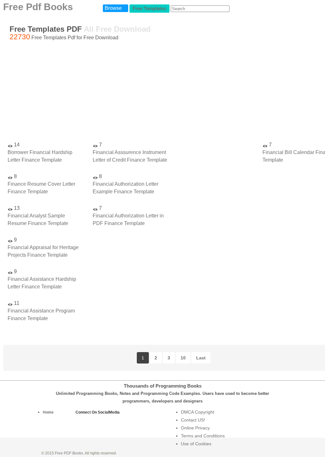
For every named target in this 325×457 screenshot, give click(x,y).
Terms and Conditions (203, 435)
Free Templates (149, 8)
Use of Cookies (196, 443)
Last (201, 357)
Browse (113, 8)
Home (48, 412)
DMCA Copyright (197, 412)
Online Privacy (195, 427)
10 (183, 357)
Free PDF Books (69, 453)
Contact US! (193, 419)
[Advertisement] (215, 232)
